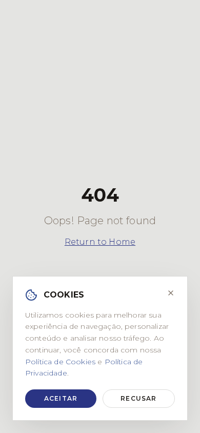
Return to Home (100, 242)
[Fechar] (171, 293)
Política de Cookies (60, 361)
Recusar (138, 398)
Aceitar (60, 398)
